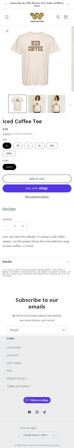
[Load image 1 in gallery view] (17, 104)
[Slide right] (70, 104)
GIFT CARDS (14, 363)
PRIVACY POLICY (17, 378)
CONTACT (13, 355)
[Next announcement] (67, 4)
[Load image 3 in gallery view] (56, 104)
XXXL (9, 153)
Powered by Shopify (49, 445)
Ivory (9, 166)
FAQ (9, 370)
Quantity (7, 219)
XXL (52, 145)
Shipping (6, 133)
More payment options (37, 196)
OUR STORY (14, 347)
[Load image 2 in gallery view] (37, 104)
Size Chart (9, 209)
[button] (7, 17)
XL (39, 145)
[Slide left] (4, 104)
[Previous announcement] (6, 4)
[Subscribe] (63, 330)
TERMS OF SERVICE (18, 386)
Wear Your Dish (30, 445)
